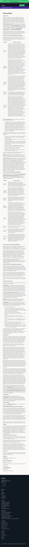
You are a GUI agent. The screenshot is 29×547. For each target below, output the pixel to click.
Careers (2, 536)
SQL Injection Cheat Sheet (5, 514)
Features (2, 492)
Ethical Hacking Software (5, 504)
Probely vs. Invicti (4, 526)
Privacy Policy (10, 7)
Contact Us (3, 533)
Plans (2, 494)
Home (2, 7)
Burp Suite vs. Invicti (4, 523)
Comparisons (3, 507)
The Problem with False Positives (6, 512)
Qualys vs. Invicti (3, 527)
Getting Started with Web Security (6, 516)
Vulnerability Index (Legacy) (5, 517)
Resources (3, 537)
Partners (2, 538)
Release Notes (3, 497)
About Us (2, 532)
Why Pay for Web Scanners (5, 513)
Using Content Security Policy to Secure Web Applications (10, 518)
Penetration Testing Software (5, 502)
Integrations (3, 493)
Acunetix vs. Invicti (4, 522)
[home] (3, 5)
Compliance (5, 7)
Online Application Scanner (5, 508)
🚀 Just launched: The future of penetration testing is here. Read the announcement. (14, 1)
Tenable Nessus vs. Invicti (5, 528)
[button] (26, 3)
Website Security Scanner (5, 503)
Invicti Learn (3, 498)
